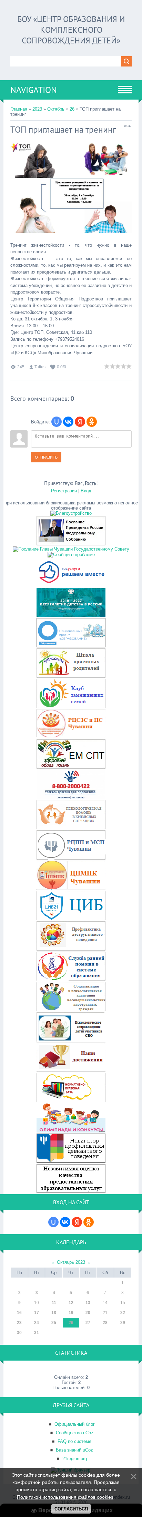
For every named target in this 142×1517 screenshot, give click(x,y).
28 (105, 1322)
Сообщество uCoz (74, 1432)
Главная (18, 109)
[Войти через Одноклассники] (92, 422)
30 (19, 1332)
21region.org (74, 1458)
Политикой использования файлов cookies (65, 1497)
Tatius (39, 367)
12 (71, 1302)
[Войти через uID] (56, 422)
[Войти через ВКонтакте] (68, 422)
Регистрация (64, 490)
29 (122, 1322)
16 (19, 1312)
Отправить (46, 457)
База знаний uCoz (74, 1450)
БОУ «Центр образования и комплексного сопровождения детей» (71, 30)
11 (54, 1302)
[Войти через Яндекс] (80, 422)
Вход (86, 490)
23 (19, 1322)
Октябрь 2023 (71, 1262)
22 (122, 1312)
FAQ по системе (74, 1441)
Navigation (33, 89)
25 (53, 1322)
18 (53, 1312)
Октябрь (55, 109)
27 (87, 1322)
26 (72, 109)
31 (36, 1332)
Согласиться (71, 1508)
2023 (37, 109)
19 (71, 1312)
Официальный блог (74, 1424)
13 (87, 1302)
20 (87, 1312)
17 (36, 1312)
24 (36, 1322)
